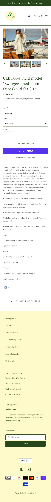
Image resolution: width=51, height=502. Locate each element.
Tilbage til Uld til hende (27, 301)
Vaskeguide (10, 361)
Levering (19, 99)
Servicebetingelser (12, 354)
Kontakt (8, 325)
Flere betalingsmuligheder (25, 157)
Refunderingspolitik (13, 339)
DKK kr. (24, 461)
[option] (14, 64)
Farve (5, 118)
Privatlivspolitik (11, 332)
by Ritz (22, 493)
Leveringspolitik (11, 347)
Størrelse (6, 108)
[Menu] (46, 16)
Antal (5, 129)
